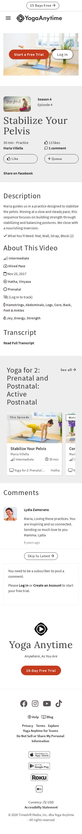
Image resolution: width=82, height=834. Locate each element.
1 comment (57, 148)
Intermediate (19, 258)
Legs (49, 304)
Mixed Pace (16, 266)
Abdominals (35, 304)
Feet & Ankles (13, 310)
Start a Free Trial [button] (29, 54)
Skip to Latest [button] (39, 556)
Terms (40, 725)
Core (58, 304)
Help (35, 717)
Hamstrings (15, 304)
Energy (19, 318)
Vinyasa (25, 281)
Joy (10, 318)
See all (67, 370)
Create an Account (47, 585)
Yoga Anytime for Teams (40, 730)
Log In (23, 585)
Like (14, 158)
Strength (34, 318)
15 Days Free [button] (41, 5)
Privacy (27, 725)
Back (67, 304)
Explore (53, 725)
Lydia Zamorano (36, 509)
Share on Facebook (18, 173)
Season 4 (44, 99)
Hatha (12, 281)
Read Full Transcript (18, 343)
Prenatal (14, 289)
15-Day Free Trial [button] (41, 670)
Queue (56, 158)
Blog (49, 717)
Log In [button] (62, 54)
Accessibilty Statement (41, 807)
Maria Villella (13, 148)
